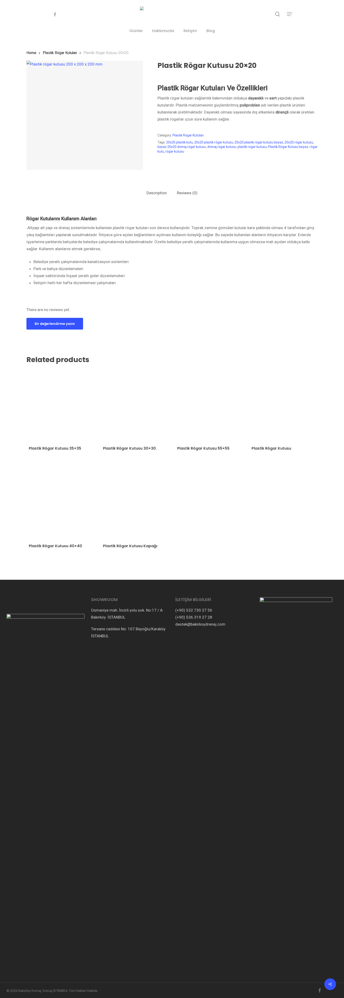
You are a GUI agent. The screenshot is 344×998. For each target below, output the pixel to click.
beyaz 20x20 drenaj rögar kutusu (181, 147)
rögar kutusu (174, 151)
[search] (277, 14)
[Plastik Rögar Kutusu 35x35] (58, 404)
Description (156, 193)
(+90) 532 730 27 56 (193, 610)
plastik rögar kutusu (252, 147)
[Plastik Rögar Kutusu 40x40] (58, 502)
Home (31, 53)
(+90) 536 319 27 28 (193, 617)
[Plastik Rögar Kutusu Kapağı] (132, 502)
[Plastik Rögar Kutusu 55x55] (206, 404)
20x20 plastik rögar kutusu (213, 142)
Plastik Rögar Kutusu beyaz (288, 147)
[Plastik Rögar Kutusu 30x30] (132, 404)
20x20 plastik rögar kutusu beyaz (258, 142)
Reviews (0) (187, 193)
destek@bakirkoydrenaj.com (200, 624)
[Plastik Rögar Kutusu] (281, 404)
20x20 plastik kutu (179, 142)
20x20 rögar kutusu (299, 142)
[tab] (156, 193)
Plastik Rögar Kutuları (60, 53)
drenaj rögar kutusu (221, 147)
